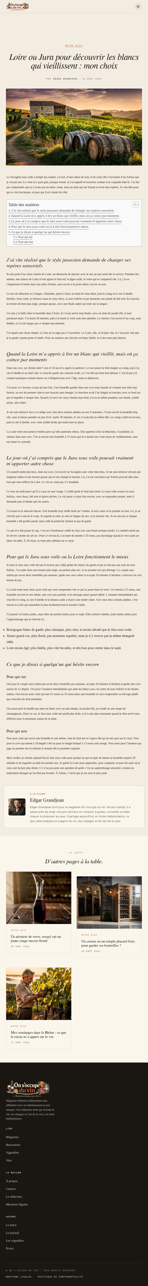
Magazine (12, 1137)
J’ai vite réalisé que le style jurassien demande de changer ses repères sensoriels (62, 210)
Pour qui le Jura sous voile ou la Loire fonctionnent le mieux (50, 226)
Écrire (10, 1248)
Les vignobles (15, 1240)
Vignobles (12, 1152)
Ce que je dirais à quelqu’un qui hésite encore (40, 232)
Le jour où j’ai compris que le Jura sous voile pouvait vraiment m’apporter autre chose (66, 221)
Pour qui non (25, 241)
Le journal (12, 1233)
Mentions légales (17, 1204)
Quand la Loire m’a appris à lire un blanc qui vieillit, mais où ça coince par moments (65, 216)
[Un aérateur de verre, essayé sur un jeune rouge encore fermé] (38, 898)
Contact (11, 1189)
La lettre (11, 1225)
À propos (12, 1181)
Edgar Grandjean (65, 79)
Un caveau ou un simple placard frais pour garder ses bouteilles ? (108, 943)
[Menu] (138, 7)
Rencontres (13, 1145)
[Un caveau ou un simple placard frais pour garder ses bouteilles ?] (109, 902)
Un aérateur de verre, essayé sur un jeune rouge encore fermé (36, 938)
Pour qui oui (25, 237)
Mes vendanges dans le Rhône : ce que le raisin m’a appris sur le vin (38, 1034)
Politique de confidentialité (60, 1277)
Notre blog (74, 46)
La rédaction (14, 1196)
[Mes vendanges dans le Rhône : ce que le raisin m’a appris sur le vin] (38, 994)
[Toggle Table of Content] (134, 204)
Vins (9, 1160)
